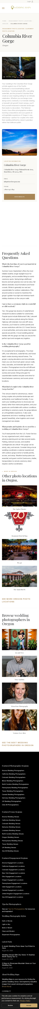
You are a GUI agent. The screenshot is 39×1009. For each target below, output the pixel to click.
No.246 (19, 563)
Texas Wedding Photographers (12, 791)
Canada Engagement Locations (13, 890)
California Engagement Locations (13, 866)
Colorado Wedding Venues (11, 823)
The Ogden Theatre (19, 509)
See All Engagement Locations (12, 897)
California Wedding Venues (11, 820)
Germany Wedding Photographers (13, 798)
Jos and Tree (19, 653)
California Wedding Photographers (14, 774)
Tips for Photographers (16, 909)
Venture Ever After (19, 733)
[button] (15, 77)
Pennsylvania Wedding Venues (12, 841)
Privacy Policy (25, 1001)
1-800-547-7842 (9, 189)
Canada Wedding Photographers (13, 794)
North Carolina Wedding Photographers (15, 784)
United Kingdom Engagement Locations (15, 894)
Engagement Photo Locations (20, 21)
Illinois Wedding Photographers (12, 781)
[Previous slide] (5, 68)
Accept (28, 1005)
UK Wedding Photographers (11, 801)
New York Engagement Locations (13, 873)
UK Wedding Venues (9, 847)
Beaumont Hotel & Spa (19, 536)
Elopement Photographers (11, 935)
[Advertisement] (19, 226)
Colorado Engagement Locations (13, 870)
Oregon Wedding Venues (10, 837)
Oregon (5, 23)
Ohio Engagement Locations (11, 876)
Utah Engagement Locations (12, 887)
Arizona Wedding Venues (10, 817)
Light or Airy (6, 924)
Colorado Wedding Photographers (13, 777)
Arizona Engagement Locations (12, 863)
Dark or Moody (7, 921)
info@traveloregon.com (12, 182)
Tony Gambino (19, 680)
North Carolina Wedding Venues (13, 834)
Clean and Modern (8, 931)
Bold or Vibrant (7, 928)
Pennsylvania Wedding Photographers (15, 788)
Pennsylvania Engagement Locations (14, 883)
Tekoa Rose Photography (19, 706)
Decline (10, 1005)
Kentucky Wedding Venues (11, 827)
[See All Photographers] (10, 805)
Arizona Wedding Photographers (13, 770)
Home (4, 21)
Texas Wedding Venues (10, 844)
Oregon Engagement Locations (12, 880)
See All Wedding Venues (10, 851)
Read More (7, 986)
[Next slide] (32, 68)
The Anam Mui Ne (20, 590)
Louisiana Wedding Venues (11, 830)
